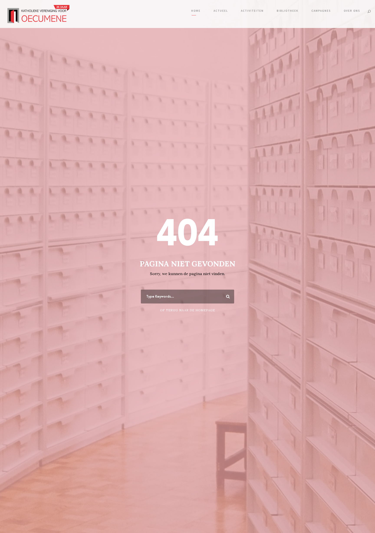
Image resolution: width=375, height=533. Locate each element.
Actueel (221, 11)
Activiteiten (252, 11)
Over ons (352, 11)
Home (196, 11)
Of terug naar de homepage (187, 310)
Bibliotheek (287, 11)
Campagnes (321, 11)
